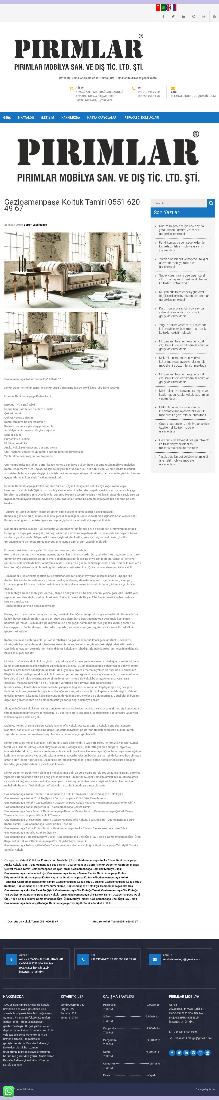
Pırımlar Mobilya (23, 1089)
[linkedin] (182, 16)
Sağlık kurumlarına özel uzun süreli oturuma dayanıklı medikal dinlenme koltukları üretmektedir (183, 279)
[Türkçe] (158, 7)
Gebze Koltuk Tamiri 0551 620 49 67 (117, 921)
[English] (169, 7)
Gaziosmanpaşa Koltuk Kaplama (41, 877)
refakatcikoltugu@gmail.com (193, 96)
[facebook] (161, 16)
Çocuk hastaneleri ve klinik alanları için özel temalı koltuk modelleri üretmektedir (184, 427)
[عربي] (163, 7)
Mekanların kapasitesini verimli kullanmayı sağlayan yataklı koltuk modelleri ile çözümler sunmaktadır (182, 361)
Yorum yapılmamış (35, 224)
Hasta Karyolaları (102, 117)
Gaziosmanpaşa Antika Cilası (96, 860)
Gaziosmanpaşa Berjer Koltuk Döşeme (92, 864)
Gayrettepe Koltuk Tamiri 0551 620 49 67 (31, 921)
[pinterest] (192, 16)
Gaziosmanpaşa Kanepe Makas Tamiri (71, 873)
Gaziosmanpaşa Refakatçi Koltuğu (26, 903)
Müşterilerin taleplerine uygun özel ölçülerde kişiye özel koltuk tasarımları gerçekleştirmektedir (184, 295)
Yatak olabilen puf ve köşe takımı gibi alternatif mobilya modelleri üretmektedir (183, 262)
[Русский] (174, 7)
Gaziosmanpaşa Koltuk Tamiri (36, 881)
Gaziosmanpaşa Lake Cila (116, 886)
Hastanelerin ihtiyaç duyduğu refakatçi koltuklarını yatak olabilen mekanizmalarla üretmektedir (184, 444)
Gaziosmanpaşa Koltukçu (83, 886)
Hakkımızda (70, 117)
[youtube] (212, 16)
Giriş (7, 117)
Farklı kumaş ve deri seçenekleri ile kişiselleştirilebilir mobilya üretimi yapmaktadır (181, 246)
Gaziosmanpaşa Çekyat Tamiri (51, 869)
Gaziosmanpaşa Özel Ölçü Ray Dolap (113, 898)
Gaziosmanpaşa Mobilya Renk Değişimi (29, 890)
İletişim (47, 117)
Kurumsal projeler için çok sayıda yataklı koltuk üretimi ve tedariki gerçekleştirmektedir (181, 229)
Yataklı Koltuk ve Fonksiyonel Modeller (44, 860)
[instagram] (202, 16)
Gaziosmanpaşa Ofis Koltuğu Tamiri (77, 890)
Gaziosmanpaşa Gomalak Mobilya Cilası (96, 869)
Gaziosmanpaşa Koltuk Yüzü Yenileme (40, 886)
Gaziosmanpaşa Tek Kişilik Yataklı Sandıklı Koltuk (80, 903)
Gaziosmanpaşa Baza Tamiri (48, 864)
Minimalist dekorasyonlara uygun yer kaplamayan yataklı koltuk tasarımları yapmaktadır (184, 394)
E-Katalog (26, 117)
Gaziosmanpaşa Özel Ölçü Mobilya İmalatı (62, 898)
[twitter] (171, 16)
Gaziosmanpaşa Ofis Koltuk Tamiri (89, 894)
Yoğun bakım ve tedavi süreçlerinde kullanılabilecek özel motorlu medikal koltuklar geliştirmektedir (183, 328)
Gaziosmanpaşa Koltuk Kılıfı (80, 877)
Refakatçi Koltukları (142, 117)
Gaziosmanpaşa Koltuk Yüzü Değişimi (80, 881)
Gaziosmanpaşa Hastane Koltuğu (25, 873)
